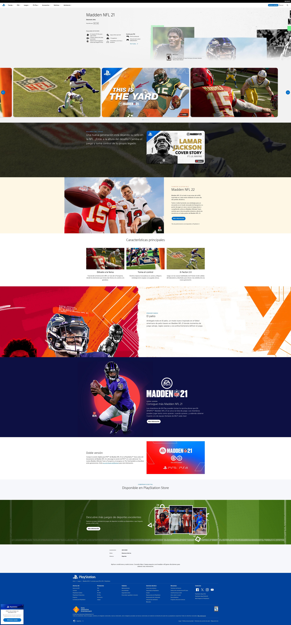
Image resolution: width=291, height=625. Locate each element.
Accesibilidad (125, 590)
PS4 (98, 590)
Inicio (74, 581)
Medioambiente (126, 588)
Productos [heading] (100, 586)
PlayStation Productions (78, 595)
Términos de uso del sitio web (202, 621)
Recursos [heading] (174, 586)
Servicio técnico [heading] (151, 586)
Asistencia (67, 5)
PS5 (18, 5)
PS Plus (35, 5)
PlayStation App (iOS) (200, 594)
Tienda (10, 5)
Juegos (26, 5)
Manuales (148, 602)
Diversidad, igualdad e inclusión (130, 595)
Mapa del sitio (214, 621)
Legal (179, 621)
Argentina (79, 621)
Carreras (75, 590)
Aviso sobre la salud (176, 595)
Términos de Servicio (176, 588)
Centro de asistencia (151, 588)
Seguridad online (126, 592)
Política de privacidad (188, 621)
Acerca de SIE (76, 588)
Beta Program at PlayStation (202, 598)
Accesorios (45, 5)
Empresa (75, 597)
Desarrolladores (175, 597)
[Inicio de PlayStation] (4, 5)
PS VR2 (99, 592)
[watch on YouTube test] (183, 114)
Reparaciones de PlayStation (153, 595)
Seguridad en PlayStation (152, 590)
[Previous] (3, 92)
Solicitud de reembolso (152, 599)
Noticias (56, 5)
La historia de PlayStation (79, 599)
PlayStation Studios (77, 592)
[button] (145, 92)
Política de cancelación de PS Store (179, 590)
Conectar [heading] (198, 586)
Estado (148, 592)
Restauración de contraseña (153, 597)
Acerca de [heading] (76, 586)
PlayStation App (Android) (201, 596)
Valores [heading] (124, 586)
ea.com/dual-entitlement (111, 463)
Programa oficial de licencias (178, 599)
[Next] (288, 92)
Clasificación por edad (176, 592)
